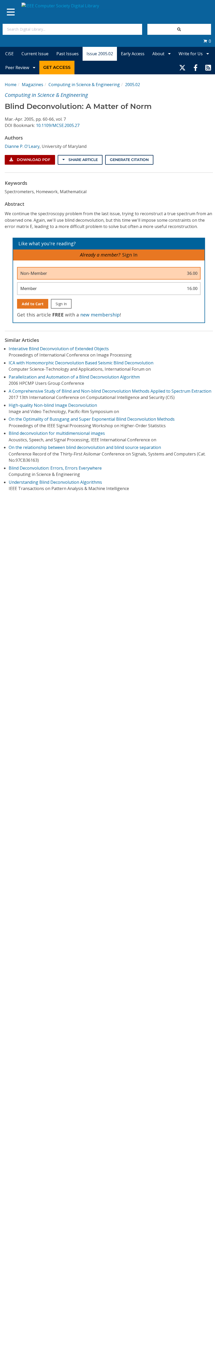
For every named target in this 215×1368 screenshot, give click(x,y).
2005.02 (132, 84)
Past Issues (67, 54)
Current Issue (35, 54)
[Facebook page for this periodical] (196, 67)
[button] (207, 41)
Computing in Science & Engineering (84, 84)
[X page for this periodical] (182, 67)
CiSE (9, 54)
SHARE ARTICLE (82, 159)
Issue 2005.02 (100, 54)
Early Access (132, 54)
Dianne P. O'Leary (22, 146)
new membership (100, 315)
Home (11, 84)
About (158, 54)
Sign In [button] (129, 255)
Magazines (32, 84)
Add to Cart (33, 303)
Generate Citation (129, 159)
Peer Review (17, 67)
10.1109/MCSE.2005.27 (57, 125)
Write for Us (191, 54)
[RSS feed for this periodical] (208, 67)
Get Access (57, 67)
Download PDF (33, 159)
